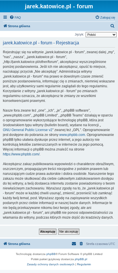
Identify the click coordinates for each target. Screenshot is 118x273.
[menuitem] (15, 17)
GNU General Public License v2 (27, 130)
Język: (79, 34)
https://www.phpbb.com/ (21, 154)
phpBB (51, 254)
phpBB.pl (81, 259)
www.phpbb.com (72, 135)
